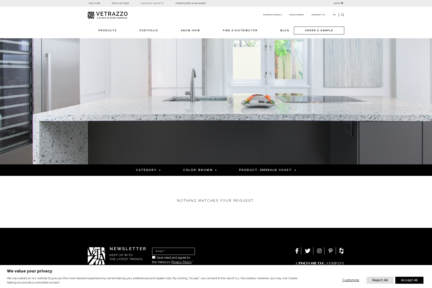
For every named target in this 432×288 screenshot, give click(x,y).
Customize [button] (350, 280)
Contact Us (319, 15)
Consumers (297, 15)
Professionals (272, 15)
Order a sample (319, 30)
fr (334, 15)
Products (108, 30)
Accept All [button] (409, 280)
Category (146, 170)
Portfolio (149, 30)
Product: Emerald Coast (265, 170)
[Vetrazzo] (118, 15)
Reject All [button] (380, 280)
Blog (284, 30)
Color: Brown (198, 170)
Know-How (190, 30)
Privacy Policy (181, 262)
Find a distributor (240, 30)
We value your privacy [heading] (29, 271)
